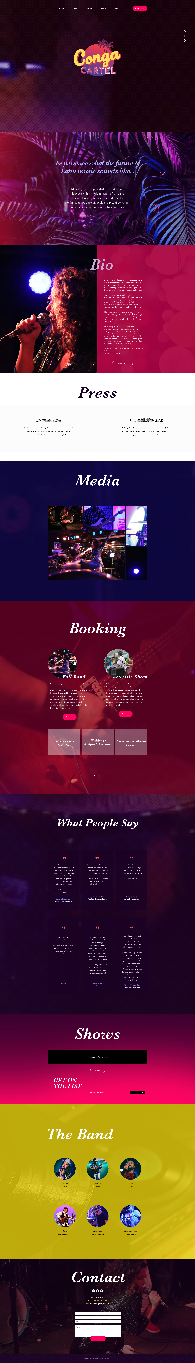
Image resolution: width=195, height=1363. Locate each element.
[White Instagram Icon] (185, 31)
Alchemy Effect (106, 1358)
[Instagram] (93, 1290)
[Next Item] (144, 543)
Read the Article (146, 442)
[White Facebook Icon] (185, 36)
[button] (70, 717)
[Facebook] (97, 1290)
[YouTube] (185, 40)
